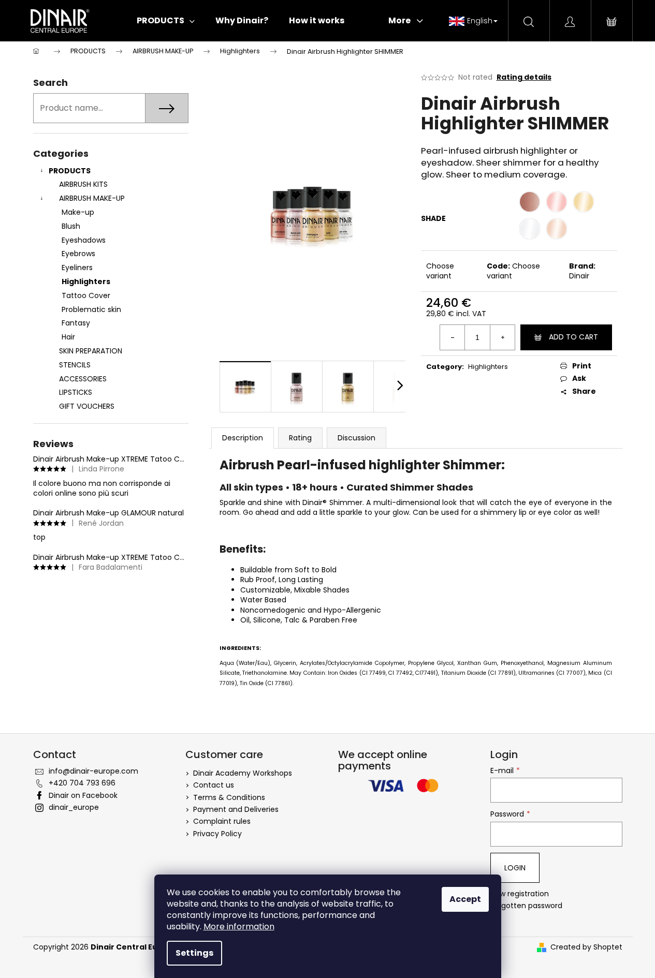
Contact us (213, 785)
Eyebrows (78, 253)
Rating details (524, 77)
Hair (68, 337)
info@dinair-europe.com (93, 771)
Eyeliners (77, 267)
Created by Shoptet (586, 947)
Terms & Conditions (229, 797)
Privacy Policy (217, 833)
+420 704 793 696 (82, 783)
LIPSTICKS (75, 392)
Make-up (78, 212)
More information (238, 926)
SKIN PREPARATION (90, 351)
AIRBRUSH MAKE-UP (92, 198)
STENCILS (75, 365)
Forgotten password (526, 906)
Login (515, 868)
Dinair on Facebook (83, 795)
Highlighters (86, 281)
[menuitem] (165, 20)
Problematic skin (91, 309)
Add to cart (573, 337)
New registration (519, 894)
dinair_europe (74, 807)
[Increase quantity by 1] (502, 337)
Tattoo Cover (86, 295)
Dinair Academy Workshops (242, 773)
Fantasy (76, 323)
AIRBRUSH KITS (83, 184)
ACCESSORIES (83, 379)
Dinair (579, 276)
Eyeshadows (84, 240)
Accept (465, 899)
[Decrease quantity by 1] (452, 337)
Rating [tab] (300, 438)
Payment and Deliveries (236, 809)
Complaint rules (222, 821)
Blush (71, 226)
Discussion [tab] (356, 438)
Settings (194, 953)
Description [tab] (242, 438)
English (479, 21)
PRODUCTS (70, 171)
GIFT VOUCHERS (86, 406)
